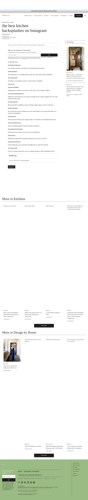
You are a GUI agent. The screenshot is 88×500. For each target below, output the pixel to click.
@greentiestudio (13, 78)
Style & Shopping (54, 15)
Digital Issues (75, 475)
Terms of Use (50, 57)
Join (49, 55)
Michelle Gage (6, 36)
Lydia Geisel (70, 80)
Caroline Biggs (7, 370)
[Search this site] (85, 15)
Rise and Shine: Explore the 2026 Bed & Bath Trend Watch (44, 10)
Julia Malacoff (71, 321)
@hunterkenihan (13, 108)
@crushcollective (13, 102)
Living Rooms (70, 72)
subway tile (11, 84)
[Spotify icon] (34, 482)
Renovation (46, 15)
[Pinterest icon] (25, 482)
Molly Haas (81, 80)
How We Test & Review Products (30, 475)
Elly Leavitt (49, 450)
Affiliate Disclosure (29, 478)
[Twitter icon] (31, 482)
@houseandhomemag (14, 123)
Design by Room (28, 15)
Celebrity (6, 310)
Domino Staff (49, 317)
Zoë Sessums (70, 94)
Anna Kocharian (29, 448)
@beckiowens (12, 116)
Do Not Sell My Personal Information (25, 494)
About (20, 471)
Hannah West (28, 319)
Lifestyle (70, 15)
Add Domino (5, 38)
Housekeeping (63, 15)
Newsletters (78, 15)
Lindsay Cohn (71, 450)
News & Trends (50, 444)
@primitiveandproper (14, 65)
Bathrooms (28, 444)
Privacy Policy (25, 58)
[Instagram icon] (22, 482)
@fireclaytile (11, 135)
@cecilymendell (12, 148)
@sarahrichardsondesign (15, 129)
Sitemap (53, 478)
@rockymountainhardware (16, 93)
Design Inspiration (38, 15)
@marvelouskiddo (13, 87)
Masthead (20, 478)
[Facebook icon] (28, 482)
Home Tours (69, 84)
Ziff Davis (26, 490)
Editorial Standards (25, 160)
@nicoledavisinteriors (14, 141)
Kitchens (12, 22)
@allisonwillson (12, 71)
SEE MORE (44, 325)
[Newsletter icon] (19, 482)
